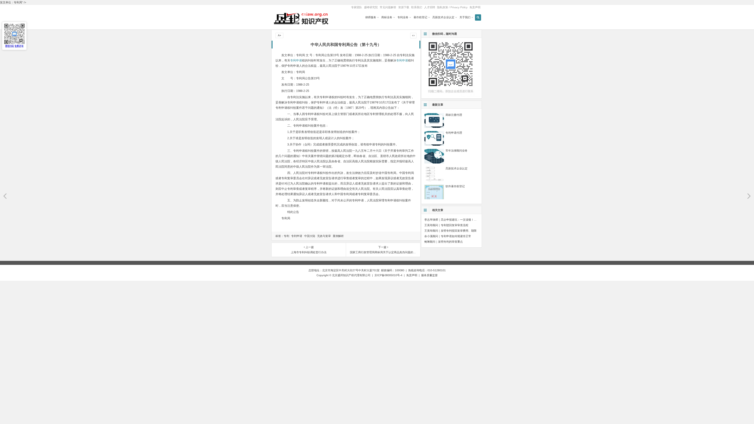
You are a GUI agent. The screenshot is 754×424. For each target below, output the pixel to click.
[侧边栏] (413, 35)
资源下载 (403, 7)
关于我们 (464, 17)
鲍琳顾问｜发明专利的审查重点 (443, 241)
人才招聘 (429, 7)
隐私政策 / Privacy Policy (452, 7)
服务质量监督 (429, 275)
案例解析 (338, 236)
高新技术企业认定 (443, 17)
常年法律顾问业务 (457, 150)
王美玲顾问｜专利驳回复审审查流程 (446, 225)
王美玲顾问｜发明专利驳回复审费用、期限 (450, 230)
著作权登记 (420, 17)
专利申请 (296, 60)
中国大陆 (309, 236)
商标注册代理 (454, 114)
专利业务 (402, 17)
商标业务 (386, 17)
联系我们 (416, 7)
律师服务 (370, 17)
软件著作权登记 (455, 186)
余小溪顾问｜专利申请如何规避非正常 (447, 236)
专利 (286, 236)
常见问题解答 (388, 7)
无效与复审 (324, 236)
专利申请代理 (454, 132)
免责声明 (474, 7)
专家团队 (356, 7)
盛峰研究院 (371, 7)
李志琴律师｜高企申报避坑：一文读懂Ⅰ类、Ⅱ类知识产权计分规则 (465, 219)
